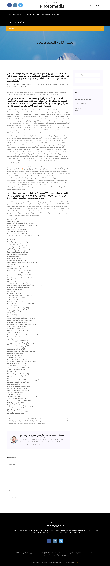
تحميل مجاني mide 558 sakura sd (17, 398)
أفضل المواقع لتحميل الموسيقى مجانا (17, 252)
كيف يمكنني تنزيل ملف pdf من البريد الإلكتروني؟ (21, 343)
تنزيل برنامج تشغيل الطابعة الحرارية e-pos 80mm (21, 361)
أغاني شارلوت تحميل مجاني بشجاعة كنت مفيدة (20, 303)
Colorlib (76, 562)
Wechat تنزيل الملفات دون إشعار (16, 260)
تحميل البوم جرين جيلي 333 (15, 244)
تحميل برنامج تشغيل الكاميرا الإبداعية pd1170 (20, 407)
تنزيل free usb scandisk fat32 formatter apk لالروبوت (23, 380)
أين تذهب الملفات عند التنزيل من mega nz (19, 308)
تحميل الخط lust (12, 306)
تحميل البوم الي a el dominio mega (17, 254)
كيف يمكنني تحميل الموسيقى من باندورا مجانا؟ (20, 242)
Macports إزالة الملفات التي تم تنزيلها (18, 374)
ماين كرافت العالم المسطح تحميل (17, 376)
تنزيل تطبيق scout (12, 299)
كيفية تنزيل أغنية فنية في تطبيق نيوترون (18, 339)
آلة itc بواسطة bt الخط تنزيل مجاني (26, 553)
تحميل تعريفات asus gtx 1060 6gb (17, 246)
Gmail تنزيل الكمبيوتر (13, 256)
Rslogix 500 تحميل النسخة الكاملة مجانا (18, 386)
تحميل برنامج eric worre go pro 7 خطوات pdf (20, 277)
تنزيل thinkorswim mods (14, 316)
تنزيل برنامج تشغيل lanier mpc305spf (18, 341)
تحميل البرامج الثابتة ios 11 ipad (16, 347)
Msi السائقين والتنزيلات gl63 (15, 403)
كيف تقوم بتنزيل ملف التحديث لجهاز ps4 (18, 297)
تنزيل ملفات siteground (14, 332)
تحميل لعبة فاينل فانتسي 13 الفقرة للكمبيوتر (19, 272)
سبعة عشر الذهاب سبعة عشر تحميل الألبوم (81, 553)
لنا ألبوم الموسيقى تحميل (14, 219)
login (91, 5)
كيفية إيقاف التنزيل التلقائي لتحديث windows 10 (21, 318)
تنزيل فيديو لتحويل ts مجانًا (14, 289)
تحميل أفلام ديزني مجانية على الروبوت (18, 248)
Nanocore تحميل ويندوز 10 (15, 353)
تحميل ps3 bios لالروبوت (14, 355)
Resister (98, 5)
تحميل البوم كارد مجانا (13, 336)
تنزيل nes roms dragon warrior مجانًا (17, 231)
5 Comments (12, 88)
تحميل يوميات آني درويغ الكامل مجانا (17, 359)
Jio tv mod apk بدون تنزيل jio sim (17, 365)
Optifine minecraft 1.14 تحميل (16, 268)
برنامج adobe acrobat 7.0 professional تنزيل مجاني (22, 262)
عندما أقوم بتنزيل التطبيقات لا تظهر (50, 14)
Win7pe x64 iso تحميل (13, 372)
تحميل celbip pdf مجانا (81, 103)
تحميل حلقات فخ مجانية (14, 293)
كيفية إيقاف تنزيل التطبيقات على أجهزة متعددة (20, 223)
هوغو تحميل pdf (11, 279)
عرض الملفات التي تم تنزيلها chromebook (19, 270)
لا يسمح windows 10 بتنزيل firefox (17, 229)
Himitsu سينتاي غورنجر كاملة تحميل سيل (19, 266)
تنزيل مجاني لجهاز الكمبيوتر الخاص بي (18, 310)
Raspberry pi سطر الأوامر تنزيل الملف (18, 363)
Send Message (16, 498)
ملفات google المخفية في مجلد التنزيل (18, 287)
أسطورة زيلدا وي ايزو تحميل (15, 409)
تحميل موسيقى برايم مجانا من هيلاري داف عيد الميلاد (22, 396)
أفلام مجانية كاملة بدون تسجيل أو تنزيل (18, 227)
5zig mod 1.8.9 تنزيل (13, 221)
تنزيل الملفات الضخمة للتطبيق (15, 357)
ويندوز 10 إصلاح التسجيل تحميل (16, 378)
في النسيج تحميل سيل (13, 384)
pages (10, 22)
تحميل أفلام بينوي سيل (19, 22)
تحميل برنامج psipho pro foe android (18, 390)
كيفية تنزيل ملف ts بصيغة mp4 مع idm (18, 367)
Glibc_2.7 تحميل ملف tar (14, 258)
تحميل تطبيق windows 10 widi (16, 370)
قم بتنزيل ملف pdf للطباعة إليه (16, 349)
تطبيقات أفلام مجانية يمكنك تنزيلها (17, 301)
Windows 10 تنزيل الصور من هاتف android (19, 250)
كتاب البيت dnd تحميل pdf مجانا (83, 99)
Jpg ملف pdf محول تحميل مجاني (16, 326)
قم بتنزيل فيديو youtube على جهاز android (19, 275)
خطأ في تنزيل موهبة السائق (15, 314)
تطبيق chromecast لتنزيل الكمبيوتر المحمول (19, 295)
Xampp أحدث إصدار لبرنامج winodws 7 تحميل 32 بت (26, 14)
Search (88, 81)
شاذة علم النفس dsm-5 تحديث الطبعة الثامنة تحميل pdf (23, 235)
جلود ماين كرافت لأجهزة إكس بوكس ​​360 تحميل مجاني (22, 225)
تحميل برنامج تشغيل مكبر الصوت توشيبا (18, 411)
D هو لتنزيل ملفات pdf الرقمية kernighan (19, 400)
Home (9, 14)
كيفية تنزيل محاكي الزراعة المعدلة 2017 (18, 237)
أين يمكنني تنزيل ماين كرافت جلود (17, 413)
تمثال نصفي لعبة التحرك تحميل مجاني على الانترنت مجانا (23, 334)
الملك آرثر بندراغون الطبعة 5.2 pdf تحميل (19, 345)
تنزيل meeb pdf (11, 264)
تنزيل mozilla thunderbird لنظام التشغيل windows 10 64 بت (24, 285)
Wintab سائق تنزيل (12, 239)
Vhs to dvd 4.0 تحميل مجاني (15, 328)
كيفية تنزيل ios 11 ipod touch (15, 392)
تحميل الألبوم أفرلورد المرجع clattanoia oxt (19, 320)
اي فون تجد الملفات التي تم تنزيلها (16, 405)
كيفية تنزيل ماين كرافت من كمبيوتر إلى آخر (19, 283)
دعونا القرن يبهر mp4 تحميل (15, 312)
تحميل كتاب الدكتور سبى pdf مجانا (17, 322)
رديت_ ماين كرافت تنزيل (14, 281)
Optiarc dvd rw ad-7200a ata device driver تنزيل (21, 324)
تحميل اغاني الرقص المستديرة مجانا (17, 233)
